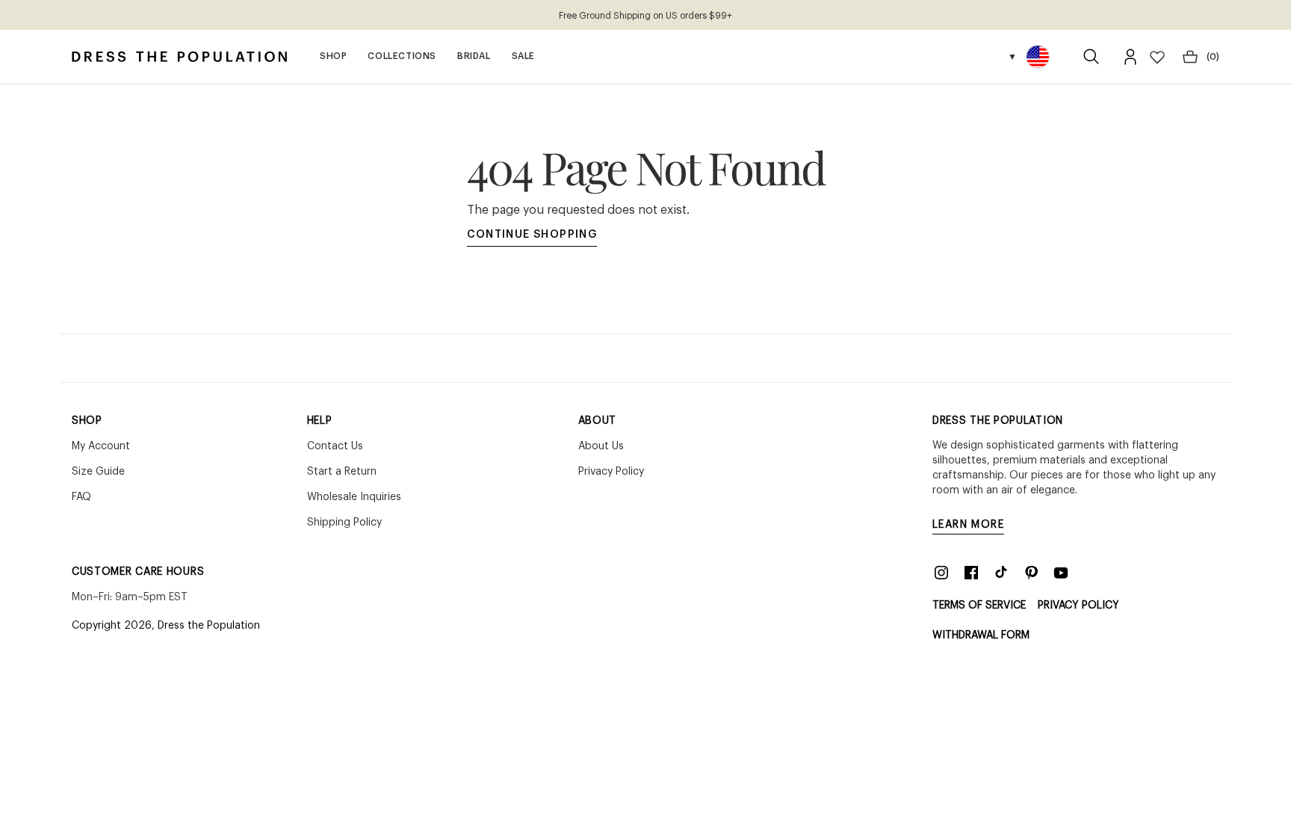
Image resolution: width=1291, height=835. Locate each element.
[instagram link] (941, 573)
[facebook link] (971, 573)
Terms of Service (979, 605)
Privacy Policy (1078, 605)
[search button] (1091, 57)
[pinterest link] (1031, 573)
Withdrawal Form (981, 635)
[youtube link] (1061, 573)
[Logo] (179, 57)
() (1213, 56)
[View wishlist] (1157, 57)
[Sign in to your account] (1130, 57)
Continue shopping (532, 234)
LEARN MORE (968, 525)
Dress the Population (209, 625)
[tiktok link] (1001, 573)
